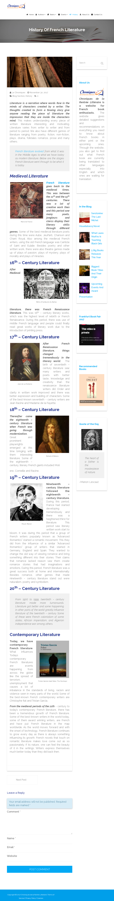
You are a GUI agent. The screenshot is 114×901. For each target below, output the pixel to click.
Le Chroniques (18, 92)
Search (82, 63)
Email (11, 847)
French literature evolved (29, 151)
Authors (41, 15)
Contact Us (98, 15)
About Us (85, 15)
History (75, 15)
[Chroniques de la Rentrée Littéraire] (16, 6)
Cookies (40, 898)
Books (52, 15)
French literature (58, 182)
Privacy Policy (31, 898)
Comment (13, 811)
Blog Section (19, 96)
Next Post (21, 779)
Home (31, 15)
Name (11, 838)
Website (12, 855)
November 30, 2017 (39, 92)
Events (64, 15)
